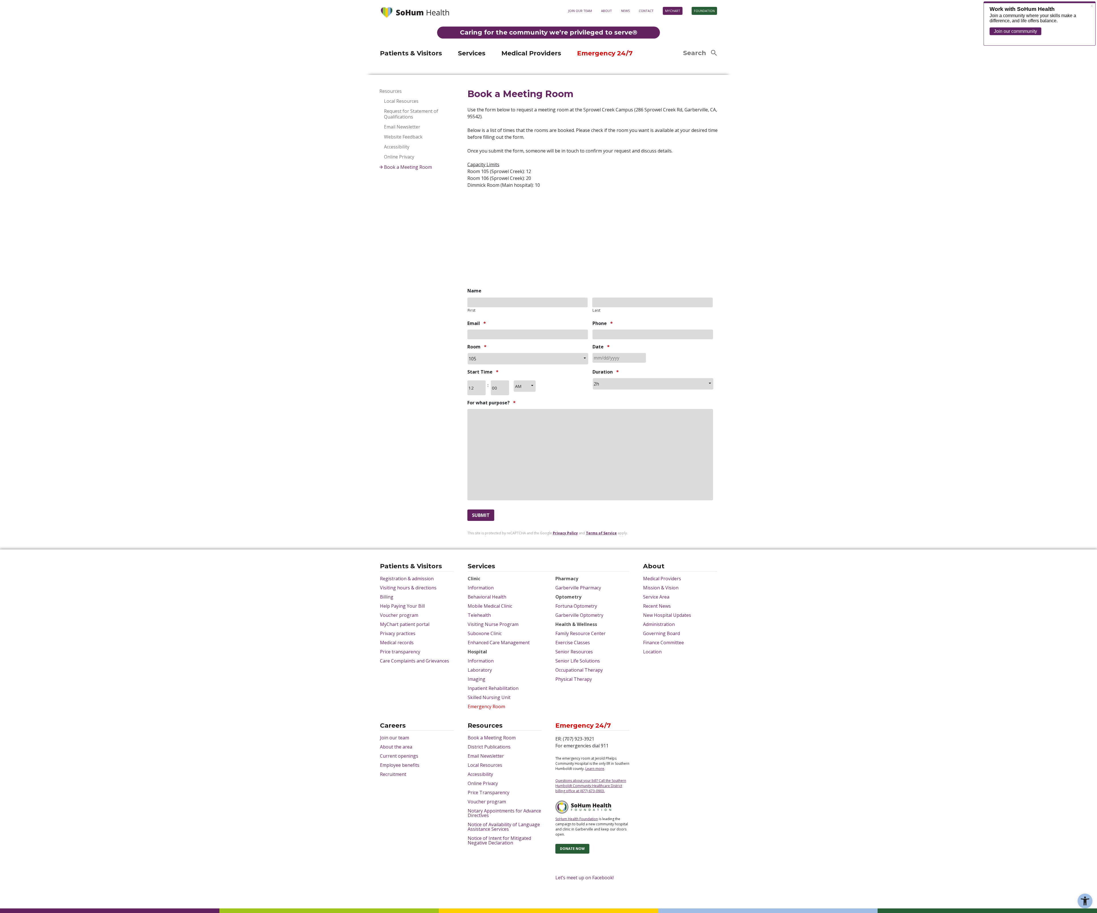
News (625, 11)
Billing (386, 597)
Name (474, 291)
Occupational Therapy (579, 670)
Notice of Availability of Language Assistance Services (504, 826)
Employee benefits (399, 765)
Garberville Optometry (579, 615)
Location (652, 651)
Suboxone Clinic (485, 633)
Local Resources (401, 101)
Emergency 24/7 (604, 53)
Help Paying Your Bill (402, 606)
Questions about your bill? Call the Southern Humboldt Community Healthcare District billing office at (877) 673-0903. (590, 785)
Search (694, 53)
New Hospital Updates (667, 615)
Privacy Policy (565, 533)
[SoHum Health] (414, 13)
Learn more (640, 45)
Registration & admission (407, 578)
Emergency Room (486, 706)
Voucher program (399, 615)
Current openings (399, 756)
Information (481, 587)
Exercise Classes (572, 642)
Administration (659, 624)
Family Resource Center (580, 633)
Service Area (656, 597)
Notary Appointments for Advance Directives (504, 813)
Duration (605, 372)
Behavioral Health (487, 597)
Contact (646, 11)
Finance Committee (663, 642)
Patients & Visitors (411, 53)
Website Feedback (403, 137)
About (606, 11)
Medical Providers (531, 53)
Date (601, 347)
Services (471, 53)
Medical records (397, 642)
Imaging (476, 679)
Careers (393, 726)
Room (477, 347)
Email (476, 323)
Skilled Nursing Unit (489, 697)
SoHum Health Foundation (576, 818)
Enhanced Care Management (499, 642)
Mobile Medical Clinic (490, 606)
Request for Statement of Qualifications (411, 114)
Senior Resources (574, 651)
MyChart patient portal (404, 624)
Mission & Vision (660, 587)
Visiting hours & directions (408, 587)
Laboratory (480, 670)
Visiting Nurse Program (493, 624)
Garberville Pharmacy (578, 587)
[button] (1085, 901)
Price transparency (400, 651)
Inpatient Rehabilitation (493, 688)
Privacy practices (397, 633)
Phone (602, 323)
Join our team (580, 11)
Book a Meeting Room (408, 167)
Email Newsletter (402, 127)
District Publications (489, 747)
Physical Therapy (573, 679)
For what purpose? (491, 403)
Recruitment (393, 774)
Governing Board (661, 633)
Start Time (483, 372)
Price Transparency (488, 792)
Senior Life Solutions (577, 661)
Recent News (657, 606)
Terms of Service (601, 533)
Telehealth (479, 615)
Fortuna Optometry (576, 606)
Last (596, 310)
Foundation (704, 11)
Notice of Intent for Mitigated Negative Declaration (499, 840)
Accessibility (396, 147)
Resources (390, 91)
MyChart (672, 11)
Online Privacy (399, 157)
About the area (396, 747)
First (472, 310)
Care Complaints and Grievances (414, 661)
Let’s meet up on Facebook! (584, 877)
